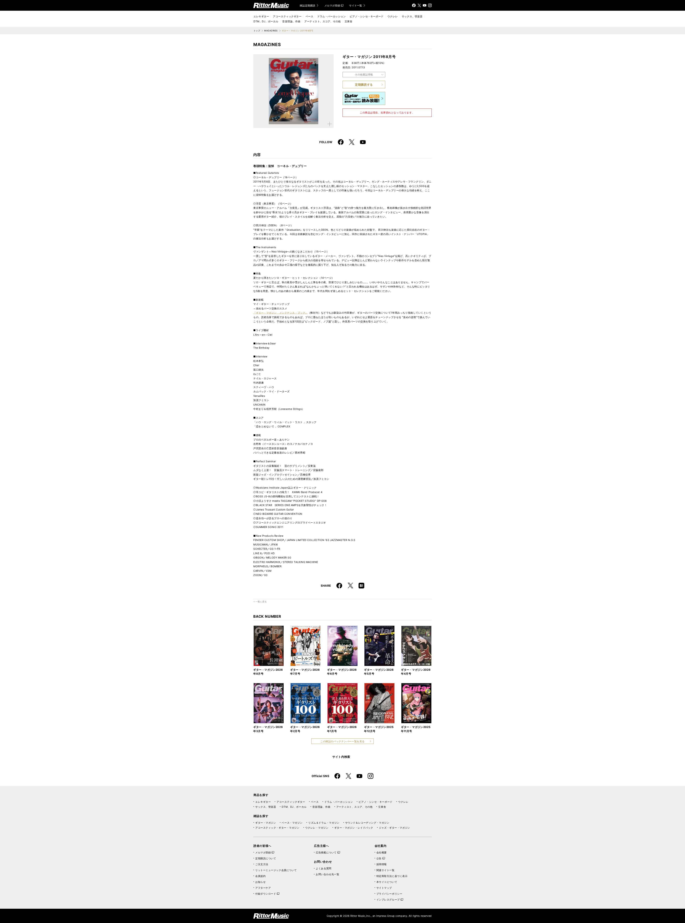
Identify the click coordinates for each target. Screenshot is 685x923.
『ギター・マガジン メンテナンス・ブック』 (280, 312)
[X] (419, 5)
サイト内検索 (341, 756)
